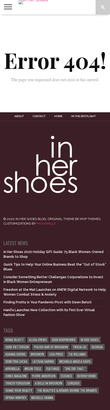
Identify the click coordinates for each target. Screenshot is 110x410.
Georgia (97, 347)
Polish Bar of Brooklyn (51, 347)
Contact (39, 116)
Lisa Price (56, 354)
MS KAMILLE (46, 223)
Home (58, 116)
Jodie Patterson (17, 347)
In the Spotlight (83, 116)
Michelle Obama (42, 397)
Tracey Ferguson (17, 383)
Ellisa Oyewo (38, 339)
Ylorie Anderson (44, 376)
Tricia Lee (80, 347)
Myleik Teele (33, 368)
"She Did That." (74, 368)
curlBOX (73, 383)
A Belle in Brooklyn (48, 383)
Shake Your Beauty (18, 390)
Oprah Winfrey (15, 397)
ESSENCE (66, 376)
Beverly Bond (86, 376)
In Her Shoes (90, 339)
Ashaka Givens (15, 354)
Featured (52, 368)
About (19, 116)
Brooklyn (37, 354)
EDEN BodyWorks (64, 339)
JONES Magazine (16, 376)
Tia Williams (77, 354)
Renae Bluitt (14, 339)
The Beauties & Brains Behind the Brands (67, 390)
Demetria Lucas (16, 361)
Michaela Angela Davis (75, 361)
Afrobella (12, 368)
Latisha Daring (43, 361)
